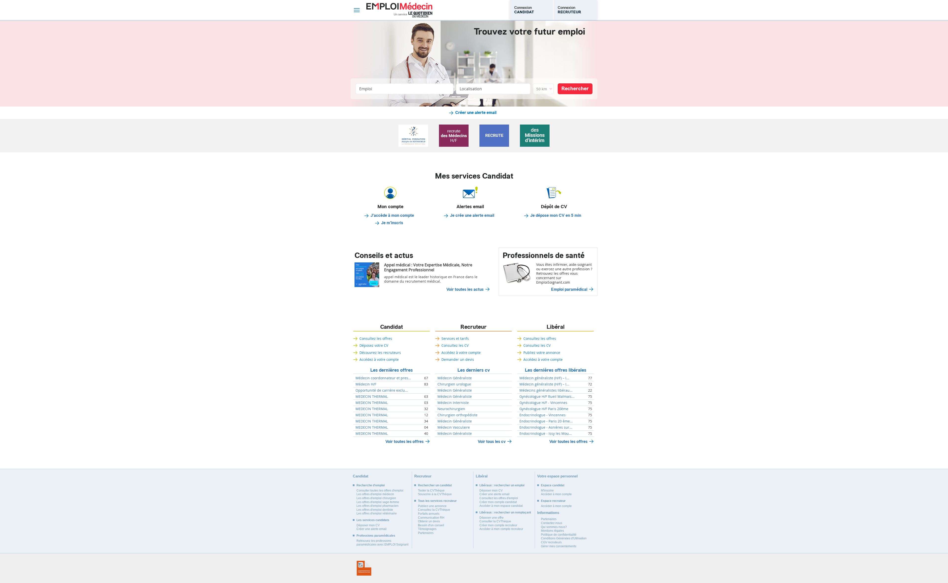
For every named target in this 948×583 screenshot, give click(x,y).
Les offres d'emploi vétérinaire (376, 513)
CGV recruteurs (551, 542)
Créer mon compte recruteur (498, 525)
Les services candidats (372, 520)
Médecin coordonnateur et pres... (383, 378)
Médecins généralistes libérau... (546, 390)
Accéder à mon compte (556, 494)
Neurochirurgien (451, 409)
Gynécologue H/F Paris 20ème (543, 409)
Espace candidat (552, 485)
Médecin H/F (366, 384)
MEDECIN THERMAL (372, 396)
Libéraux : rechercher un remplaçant (505, 512)
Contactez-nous (551, 523)
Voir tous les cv (492, 441)
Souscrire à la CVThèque (435, 494)
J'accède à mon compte (392, 215)
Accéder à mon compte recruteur (501, 529)
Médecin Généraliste (454, 378)
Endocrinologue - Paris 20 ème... (546, 421)
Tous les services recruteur (437, 501)
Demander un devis (457, 359)
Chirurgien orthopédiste (457, 415)
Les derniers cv (473, 370)
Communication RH (431, 517)
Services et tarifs (455, 338)
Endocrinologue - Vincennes (542, 415)
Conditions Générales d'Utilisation (564, 538)
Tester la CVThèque (431, 490)
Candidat (391, 327)
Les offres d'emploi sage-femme (377, 502)
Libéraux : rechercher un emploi (501, 485)
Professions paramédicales (375, 535)
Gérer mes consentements (558, 546)
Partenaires (426, 533)
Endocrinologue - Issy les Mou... (545, 433)
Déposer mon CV (368, 525)
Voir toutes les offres (404, 441)
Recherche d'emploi (370, 485)
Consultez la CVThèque (434, 509)
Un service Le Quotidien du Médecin (413, 15)
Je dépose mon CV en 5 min (555, 215)
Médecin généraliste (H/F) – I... (544, 378)
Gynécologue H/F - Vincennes (543, 403)
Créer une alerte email (475, 112)
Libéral (556, 327)
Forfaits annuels (428, 513)
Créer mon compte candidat (498, 502)
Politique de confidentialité (558, 534)
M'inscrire (547, 490)
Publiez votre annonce (541, 352)
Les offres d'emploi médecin (375, 494)
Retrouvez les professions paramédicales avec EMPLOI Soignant (382, 543)
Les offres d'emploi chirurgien (376, 498)
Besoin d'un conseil (431, 525)
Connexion (524, 10)
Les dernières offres (391, 370)
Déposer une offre (491, 517)
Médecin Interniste (453, 403)
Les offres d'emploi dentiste (374, 509)
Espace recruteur (553, 501)
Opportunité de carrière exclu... (382, 390)
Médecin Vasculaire (453, 427)
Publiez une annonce (432, 506)
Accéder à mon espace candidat (501, 506)
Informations (548, 512)
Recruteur (473, 327)
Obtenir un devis (429, 521)
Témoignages (427, 529)
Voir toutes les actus (465, 289)
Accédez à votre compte (379, 359)
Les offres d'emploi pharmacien (377, 506)
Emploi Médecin (399, 10)
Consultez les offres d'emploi (498, 498)
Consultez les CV (455, 345)
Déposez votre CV (373, 345)
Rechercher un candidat (435, 485)
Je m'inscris (392, 222)
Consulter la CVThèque (495, 521)
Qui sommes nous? (554, 527)
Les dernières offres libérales (555, 370)
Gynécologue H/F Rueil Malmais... (546, 396)
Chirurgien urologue (454, 384)
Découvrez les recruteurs (380, 352)
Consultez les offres (375, 338)
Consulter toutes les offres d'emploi (379, 490)
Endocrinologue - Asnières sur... (545, 427)
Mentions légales (552, 530)
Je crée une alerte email (472, 215)
